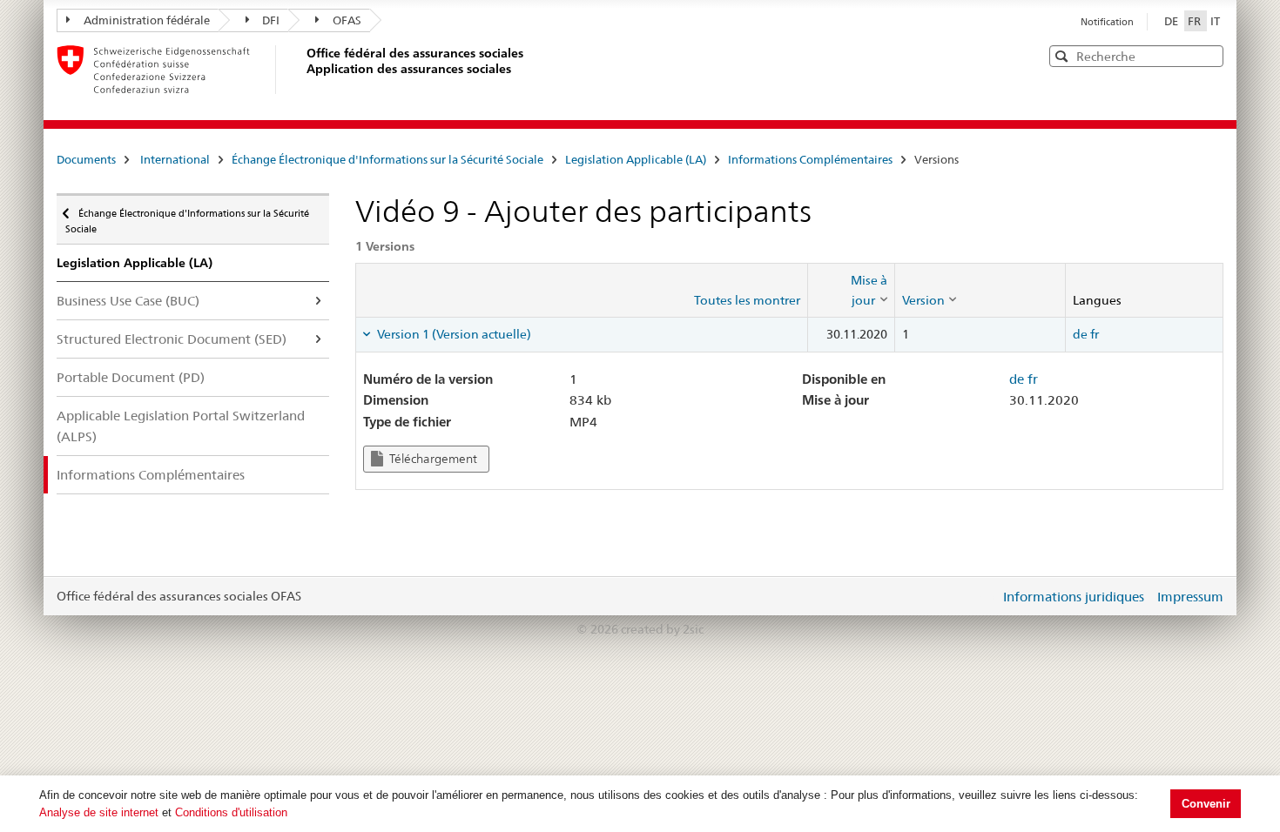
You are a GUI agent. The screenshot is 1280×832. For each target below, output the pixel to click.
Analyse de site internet (98, 812)
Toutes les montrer (747, 300)
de (1080, 334)
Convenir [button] (1206, 803)
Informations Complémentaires (810, 159)
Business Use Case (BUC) (128, 300)
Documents (86, 159)
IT (1215, 21)
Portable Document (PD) (131, 377)
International (175, 159)
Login (983, 596)
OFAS (347, 20)
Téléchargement (432, 459)
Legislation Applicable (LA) (635, 159)
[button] (1208, 55)
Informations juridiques (1073, 596)
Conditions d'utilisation (231, 812)
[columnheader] (850, 290)
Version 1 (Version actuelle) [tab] (452, 334)
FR (1195, 21)
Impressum (1190, 596)
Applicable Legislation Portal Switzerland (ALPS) (181, 425)
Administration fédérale (147, 20)
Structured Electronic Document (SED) (171, 339)
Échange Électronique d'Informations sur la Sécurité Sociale (387, 159)
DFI (271, 20)
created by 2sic (662, 629)
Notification (1107, 22)
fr (1094, 334)
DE (1172, 21)
